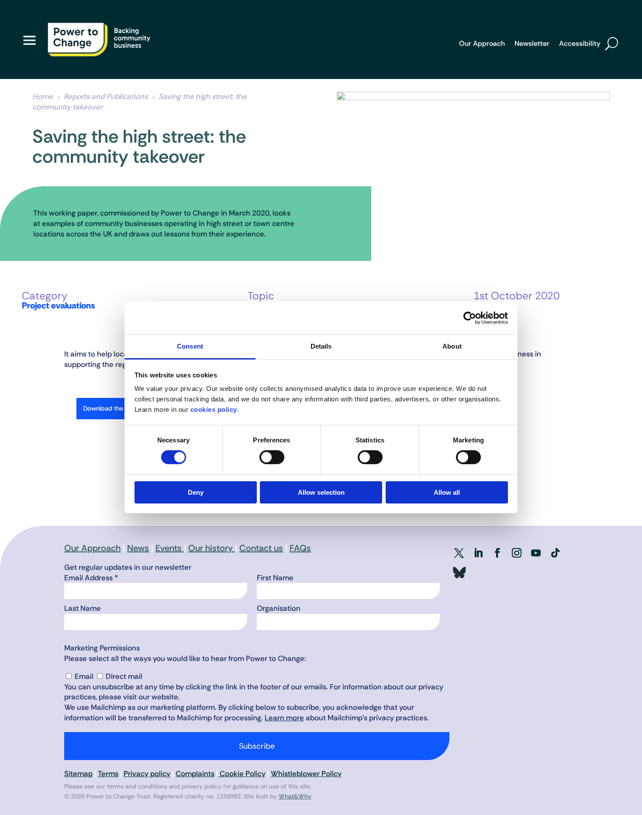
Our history (211, 548)
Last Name (82, 608)
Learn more (284, 718)
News (138, 548)
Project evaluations (58, 305)
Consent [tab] (190, 346)
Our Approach (482, 44)
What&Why (295, 796)
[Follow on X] (459, 552)
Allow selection (321, 492)
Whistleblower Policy (306, 773)
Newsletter (531, 44)
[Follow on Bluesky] (459, 573)
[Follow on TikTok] (555, 552)
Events (169, 548)
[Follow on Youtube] (535, 552)
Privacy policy (147, 773)
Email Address (91, 577)
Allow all (447, 492)
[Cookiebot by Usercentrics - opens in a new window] (469, 317)
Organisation (278, 608)
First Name (275, 577)
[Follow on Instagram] (516, 552)
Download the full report (118, 408)
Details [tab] (321, 346)
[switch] (271, 457)
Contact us (261, 548)
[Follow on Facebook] (497, 552)
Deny (196, 492)
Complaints (195, 773)
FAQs (300, 548)
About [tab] (452, 346)
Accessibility (580, 44)
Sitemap (78, 773)
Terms (108, 773)
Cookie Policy (242, 773)
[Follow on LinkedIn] (478, 552)
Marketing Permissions (102, 648)
